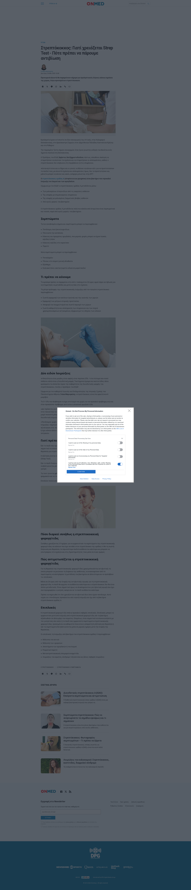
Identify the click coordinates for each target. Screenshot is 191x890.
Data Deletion (84, 479)
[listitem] (95, 438)
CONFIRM (81, 471)
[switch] (120, 442)
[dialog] (95, 445)
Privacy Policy (106, 479)
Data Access (95, 479)
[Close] (130, 411)
